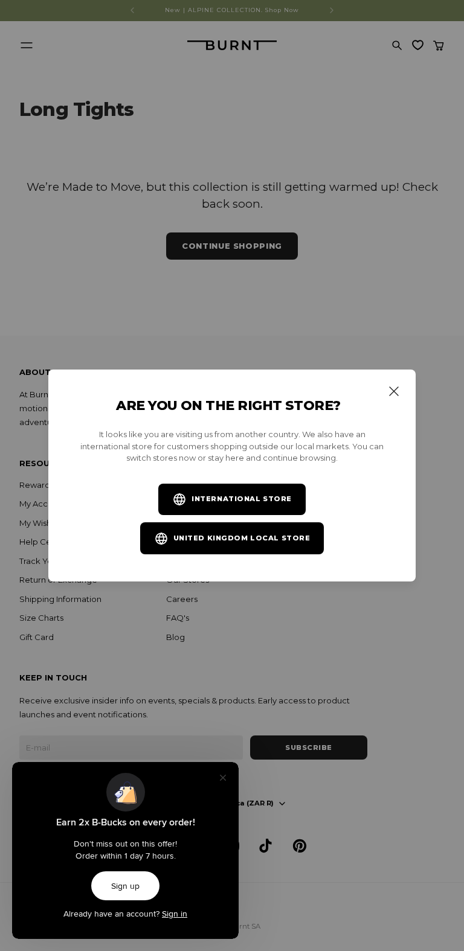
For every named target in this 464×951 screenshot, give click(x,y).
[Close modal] (394, 391)
